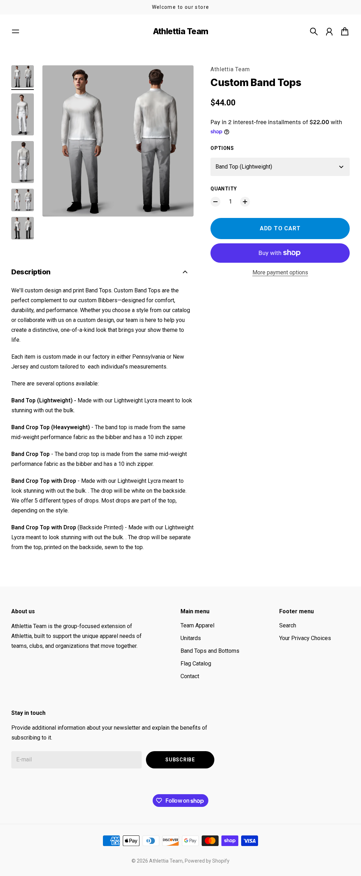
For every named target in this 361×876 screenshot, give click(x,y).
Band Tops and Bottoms (209, 650)
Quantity (223, 188)
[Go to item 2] (22, 114)
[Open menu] (15, 31)
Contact (189, 676)
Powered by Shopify (207, 861)
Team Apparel (197, 625)
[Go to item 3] (22, 162)
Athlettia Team (230, 69)
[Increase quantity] (245, 202)
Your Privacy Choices (305, 638)
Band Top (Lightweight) (243, 166)
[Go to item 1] (22, 76)
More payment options (280, 272)
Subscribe (180, 759)
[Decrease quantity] (215, 202)
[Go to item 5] (22, 228)
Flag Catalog (195, 663)
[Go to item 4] (22, 200)
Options (221, 148)
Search (287, 625)
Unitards (190, 638)
